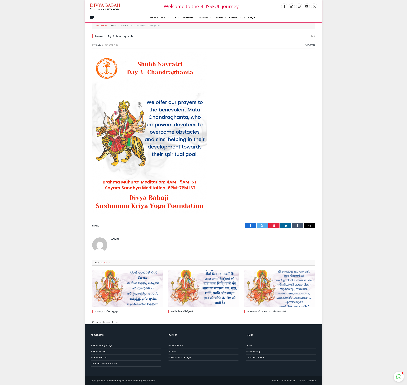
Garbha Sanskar (99, 357)
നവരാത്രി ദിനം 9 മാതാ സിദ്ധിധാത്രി (266, 311)
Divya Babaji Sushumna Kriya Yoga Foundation (132, 380)
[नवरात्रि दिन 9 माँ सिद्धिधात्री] (203, 288)
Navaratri (310, 45)
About (219, 17)
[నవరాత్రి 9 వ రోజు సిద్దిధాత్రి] (127, 288)
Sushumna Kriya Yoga (101, 345)
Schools (172, 351)
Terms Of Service (255, 357)
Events (204, 17)
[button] (399, 377)
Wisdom (188, 17)
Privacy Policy (253, 351)
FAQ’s (251, 17)
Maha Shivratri (176, 345)
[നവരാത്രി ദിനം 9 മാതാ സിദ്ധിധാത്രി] (279, 288)
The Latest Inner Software (104, 363)
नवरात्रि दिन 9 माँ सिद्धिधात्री (182, 311)
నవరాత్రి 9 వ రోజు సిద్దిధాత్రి (106, 311)
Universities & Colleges (180, 357)
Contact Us (237, 17)
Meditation (169, 17)
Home (154, 17)
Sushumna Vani (98, 351)
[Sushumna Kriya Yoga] (105, 6)
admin (98, 45)
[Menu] (92, 17)
